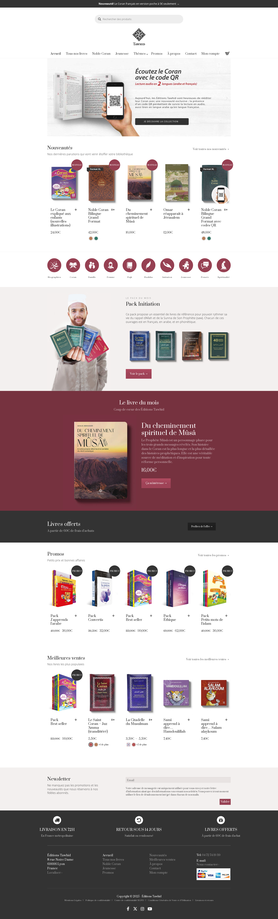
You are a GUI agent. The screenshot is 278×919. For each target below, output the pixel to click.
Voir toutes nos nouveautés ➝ (211, 149)
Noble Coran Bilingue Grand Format (98, 216)
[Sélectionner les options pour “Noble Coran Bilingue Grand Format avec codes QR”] (226, 210)
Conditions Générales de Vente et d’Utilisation (169, 900)
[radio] (91, 238)
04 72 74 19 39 (211, 855)
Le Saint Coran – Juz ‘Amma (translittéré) (98, 726)
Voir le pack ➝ (138, 374)
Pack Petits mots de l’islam (212, 620)
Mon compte (158, 873)
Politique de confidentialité (97, 900)
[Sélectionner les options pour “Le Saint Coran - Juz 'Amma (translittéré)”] (113, 720)
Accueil (107, 855)
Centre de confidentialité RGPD (129, 900)
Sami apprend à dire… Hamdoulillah (174, 726)
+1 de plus (103, 744)
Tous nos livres (113, 860)
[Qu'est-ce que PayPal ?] (213, 874)
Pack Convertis (95, 618)
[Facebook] (128, 909)
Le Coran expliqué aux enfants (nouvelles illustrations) (61, 218)
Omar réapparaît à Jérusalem (173, 214)
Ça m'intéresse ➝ (156, 483)
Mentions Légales (73, 900)
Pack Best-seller (134, 618)
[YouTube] (150, 909)
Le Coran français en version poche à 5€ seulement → (139, 3)
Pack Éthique (169, 618)
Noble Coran (111, 864)
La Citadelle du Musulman (137, 722)
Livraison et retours (204, 900)
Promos (108, 873)
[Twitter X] (135, 909)
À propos (155, 864)
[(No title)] (100, 462)
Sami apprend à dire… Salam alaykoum (211, 726)
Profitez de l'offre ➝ (201, 526)
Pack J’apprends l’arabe (59, 620)
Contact (155, 868)
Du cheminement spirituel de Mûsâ (137, 216)
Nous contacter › (208, 864)
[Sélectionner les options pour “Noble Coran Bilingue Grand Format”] (113, 210)
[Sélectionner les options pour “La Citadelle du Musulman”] (151, 720)
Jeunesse (109, 868)
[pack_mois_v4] (79, 342)
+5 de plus (141, 744)
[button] (77, 210)
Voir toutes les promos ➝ (213, 555)
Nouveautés (158, 855)
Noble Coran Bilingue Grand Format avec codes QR (211, 218)
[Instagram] (142, 909)
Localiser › (54, 873)
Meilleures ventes (162, 860)
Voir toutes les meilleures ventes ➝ (207, 659)
